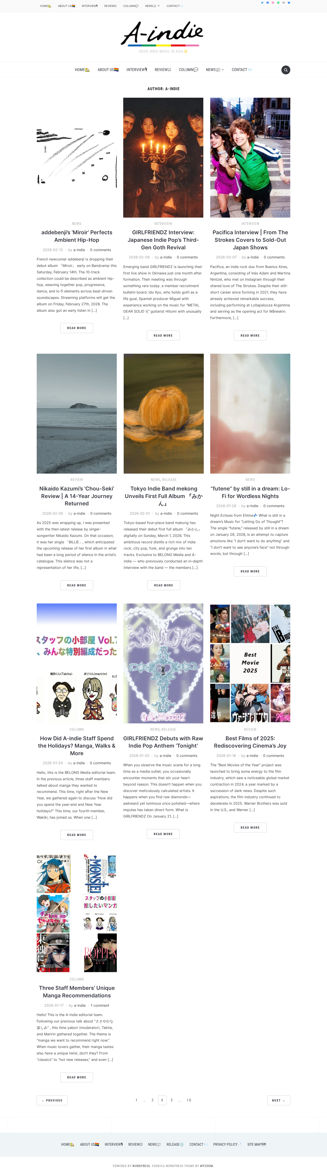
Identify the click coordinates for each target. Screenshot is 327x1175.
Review (77, 480)
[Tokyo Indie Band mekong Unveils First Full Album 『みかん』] (164, 413)
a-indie (79, 250)
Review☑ (110, 6)
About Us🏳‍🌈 (66, 6)
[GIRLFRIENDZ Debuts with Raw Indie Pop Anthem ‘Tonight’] (163, 663)
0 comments (100, 250)
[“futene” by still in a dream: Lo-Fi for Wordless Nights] (250, 413)
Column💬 (131, 6)
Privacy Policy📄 (227, 1144)
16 (189, 1100)
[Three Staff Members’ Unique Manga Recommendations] (77, 913)
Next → (279, 1100)
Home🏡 (45, 6)
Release (169, 480)
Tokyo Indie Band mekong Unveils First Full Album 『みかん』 (164, 496)
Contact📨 (175, 6)
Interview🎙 (90, 6)
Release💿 (175, 1144)
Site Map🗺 (256, 1144)
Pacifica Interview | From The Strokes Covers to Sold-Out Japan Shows (250, 239)
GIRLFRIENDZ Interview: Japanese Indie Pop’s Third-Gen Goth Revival (163, 239)
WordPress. (141, 1166)
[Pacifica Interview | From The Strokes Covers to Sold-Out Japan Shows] (250, 157)
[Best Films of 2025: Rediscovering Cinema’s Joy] (250, 663)
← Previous (52, 1100)
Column (77, 729)
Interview (163, 224)
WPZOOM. (207, 1166)
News (76, 224)
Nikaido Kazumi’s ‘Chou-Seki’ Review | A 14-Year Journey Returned (76, 496)
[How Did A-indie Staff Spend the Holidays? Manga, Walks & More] (77, 663)
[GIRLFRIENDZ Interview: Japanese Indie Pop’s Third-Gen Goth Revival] (163, 157)
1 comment (100, 1005)
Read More (76, 328)
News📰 (150, 6)
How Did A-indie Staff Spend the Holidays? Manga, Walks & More (76, 745)
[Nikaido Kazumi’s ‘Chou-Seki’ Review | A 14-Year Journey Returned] (77, 413)
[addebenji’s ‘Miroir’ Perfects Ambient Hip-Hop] (77, 157)
